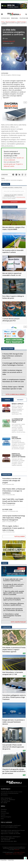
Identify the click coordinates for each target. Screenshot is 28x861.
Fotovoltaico (5, 18)
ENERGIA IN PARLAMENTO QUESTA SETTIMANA (18, 455)
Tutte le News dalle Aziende (15, 394)
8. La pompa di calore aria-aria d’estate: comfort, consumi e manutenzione (13, 585)
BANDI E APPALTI (17, 404)
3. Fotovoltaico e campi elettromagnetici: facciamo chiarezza (12, 615)
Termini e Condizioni (18, 854)
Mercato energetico (11, 21)
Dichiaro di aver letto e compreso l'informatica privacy (13, 195)
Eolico (2, 818)
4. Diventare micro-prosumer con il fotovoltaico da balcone (13, 609)
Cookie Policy (8, 854)
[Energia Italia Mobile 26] (14, 335)
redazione (16, 849)
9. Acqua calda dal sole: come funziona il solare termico (13, 580)
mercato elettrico (5, 180)
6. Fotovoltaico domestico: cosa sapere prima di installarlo (13, 599)
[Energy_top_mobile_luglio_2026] (14, 6)
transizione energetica (16, 180)
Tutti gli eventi (19, 536)
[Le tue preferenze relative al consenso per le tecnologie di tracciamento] (25, 858)
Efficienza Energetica (6, 816)
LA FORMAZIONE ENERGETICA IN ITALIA (17, 420)
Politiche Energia (21, 21)
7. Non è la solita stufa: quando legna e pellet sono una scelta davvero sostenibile (13, 592)
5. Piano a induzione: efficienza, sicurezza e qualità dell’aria (13, 604)
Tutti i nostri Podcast (18, 622)
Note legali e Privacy (19, 852)
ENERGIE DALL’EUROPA (16, 437)
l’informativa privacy (21, 197)
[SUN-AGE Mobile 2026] (14, 111)
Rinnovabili (14, 18)
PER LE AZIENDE (6, 822)
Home (2, 21)
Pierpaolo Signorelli (9, 41)
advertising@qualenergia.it (11, 827)
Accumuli (3, 815)
